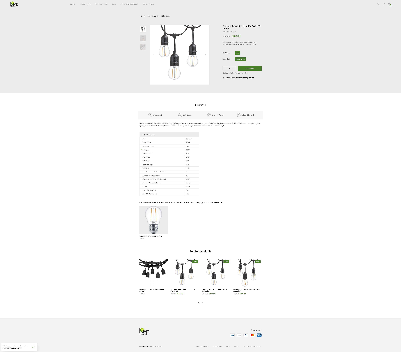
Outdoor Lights (153, 16)
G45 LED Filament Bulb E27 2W (150, 236)
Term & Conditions (202, 346)
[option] (179, 55)
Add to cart (249, 69)
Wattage (226, 53)
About (236, 346)
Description (200, 105)
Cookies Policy (16, 348)
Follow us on (255, 330)
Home (72, 4)
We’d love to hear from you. (252, 346)
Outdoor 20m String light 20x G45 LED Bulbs (215, 290)
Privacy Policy (217, 346)
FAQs (228, 346)
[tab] (200, 105)
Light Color (227, 59)
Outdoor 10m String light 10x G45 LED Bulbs (183, 290)
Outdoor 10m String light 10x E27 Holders (151, 290)
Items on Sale (148, 4)
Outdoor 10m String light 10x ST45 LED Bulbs (246, 290)
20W (237, 53)
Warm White (240, 59)
